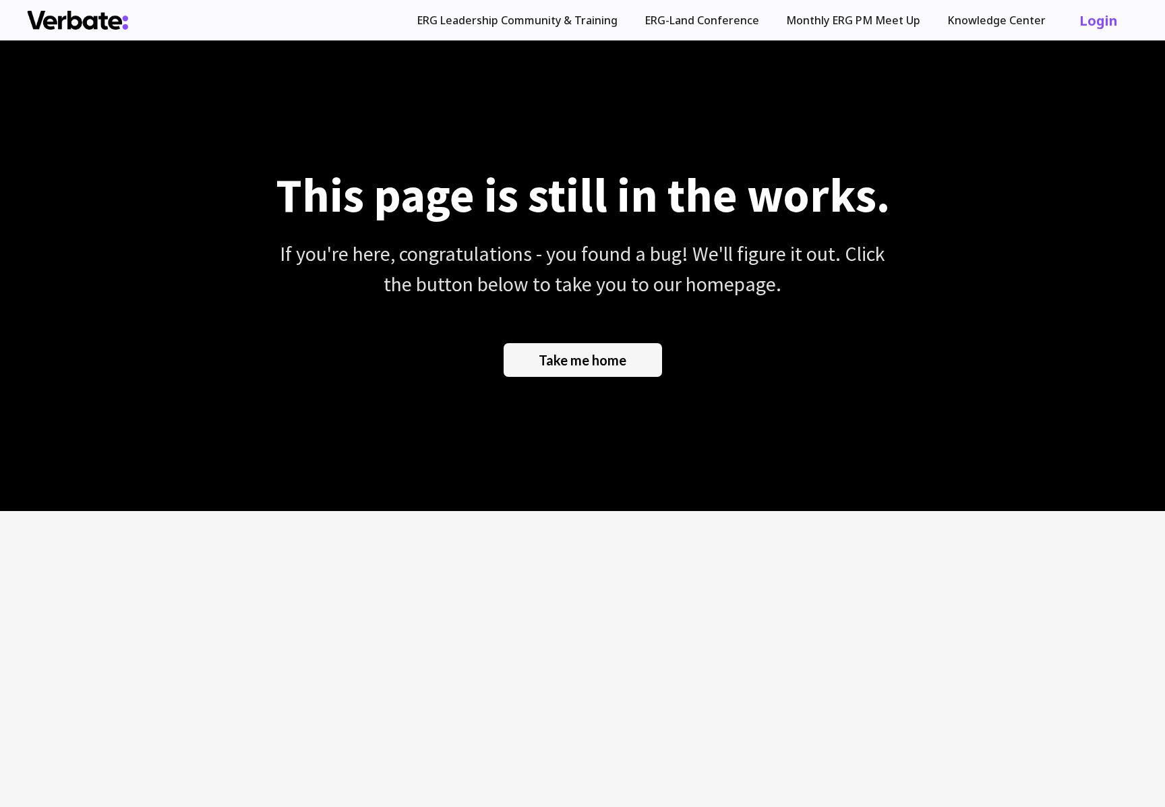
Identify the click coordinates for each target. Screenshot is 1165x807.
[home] (77, 20)
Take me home (582, 360)
